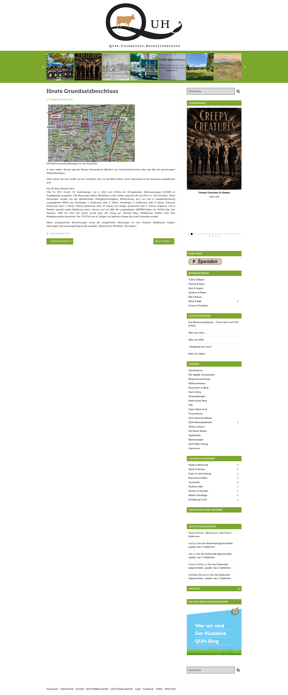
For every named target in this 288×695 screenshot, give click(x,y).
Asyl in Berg (194, 392)
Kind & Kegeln (195, 288)
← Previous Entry (60, 241)
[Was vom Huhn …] (172, 66)
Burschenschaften (198, 478)
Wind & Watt (194, 301)
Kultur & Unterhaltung (199, 473)
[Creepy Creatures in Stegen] (88, 66)
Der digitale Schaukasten (201, 374)
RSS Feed (170, 689)
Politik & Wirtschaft (198, 465)
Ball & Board (195, 297)
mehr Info (214, 196)
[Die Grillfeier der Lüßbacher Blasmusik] (60, 66)
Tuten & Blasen (196, 279)
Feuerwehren (195, 413)
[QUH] (144, 25)
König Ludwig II (196, 426)
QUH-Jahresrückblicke (200, 418)
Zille (190, 405)
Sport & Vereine (196, 469)
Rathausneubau (196, 383)
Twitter (159, 689)
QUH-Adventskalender (200, 422)
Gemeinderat (195, 370)
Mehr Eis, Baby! (196, 353)
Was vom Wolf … (197, 339)
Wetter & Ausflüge (197, 495)
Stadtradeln (194, 435)
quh (71, 99)
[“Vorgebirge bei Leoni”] (228, 66)
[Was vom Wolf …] (200, 66)
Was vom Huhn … (198, 332)
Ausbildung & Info (197, 499)
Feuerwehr (194, 482)
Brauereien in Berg (198, 387)
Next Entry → (164, 241)
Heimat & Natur (196, 284)
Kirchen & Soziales (198, 491)
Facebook (148, 689)
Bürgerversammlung (199, 379)
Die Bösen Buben (197, 431)
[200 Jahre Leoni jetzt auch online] (116, 66)
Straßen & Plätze (197, 292)
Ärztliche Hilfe (195, 486)
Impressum (194, 448)
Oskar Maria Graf (197, 409)
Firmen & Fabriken (198, 305)
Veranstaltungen (197, 396)
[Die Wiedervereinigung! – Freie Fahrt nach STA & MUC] (144, 66)
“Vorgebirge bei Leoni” (200, 346)
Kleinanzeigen (195, 439)
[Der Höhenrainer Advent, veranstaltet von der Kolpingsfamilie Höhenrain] (214, 516)
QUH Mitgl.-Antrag (198, 444)
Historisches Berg (197, 400)
